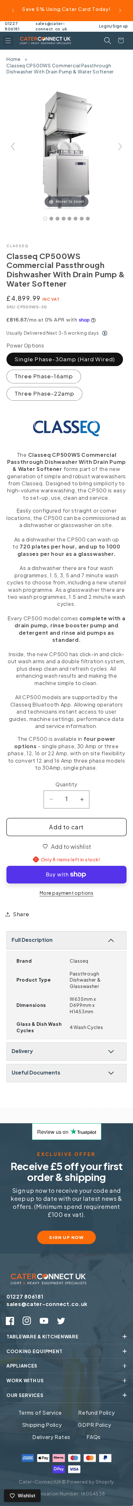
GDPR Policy (94, 1424)
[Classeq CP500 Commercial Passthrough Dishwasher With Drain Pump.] (45, 219)
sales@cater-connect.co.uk (51, 26)
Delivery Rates (51, 1437)
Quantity (66, 784)
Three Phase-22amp (44, 393)
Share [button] (21, 914)
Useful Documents (36, 1072)
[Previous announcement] (13, 11)
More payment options (67, 893)
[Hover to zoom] (66, 149)
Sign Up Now (66, 1237)
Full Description (32, 939)
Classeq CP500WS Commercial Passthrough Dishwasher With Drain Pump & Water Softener (60, 69)
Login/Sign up (113, 26)
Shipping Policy (42, 1424)
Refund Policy (96, 1412)
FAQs (94, 1437)
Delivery (22, 1051)
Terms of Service (40, 1412)
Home (13, 59)
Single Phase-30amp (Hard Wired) (65, 359)
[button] (8, 41)
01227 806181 (12, 26)
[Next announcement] (120, 11)
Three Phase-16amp (44, 376)
